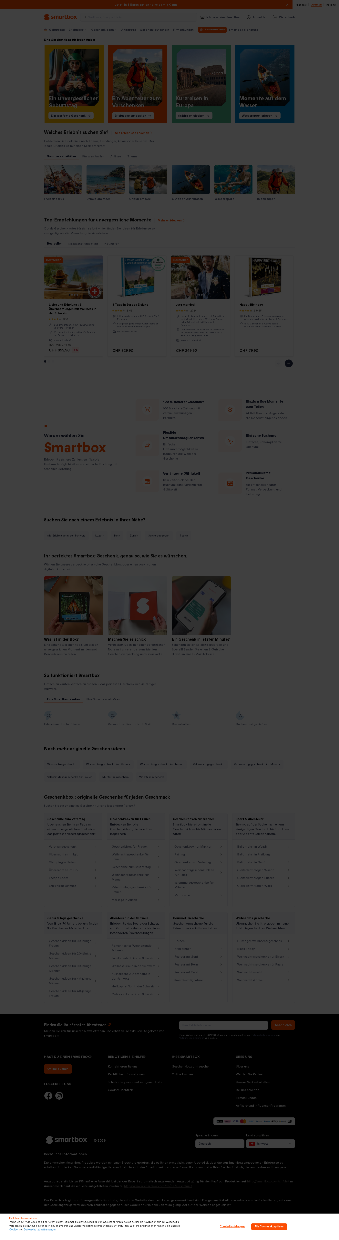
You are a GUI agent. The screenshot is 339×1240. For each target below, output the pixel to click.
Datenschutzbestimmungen (40, 1229)
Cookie (13, 1229)
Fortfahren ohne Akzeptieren (23, 1218)
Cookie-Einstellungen (232, 1226)
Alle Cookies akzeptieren (269, 1226)
